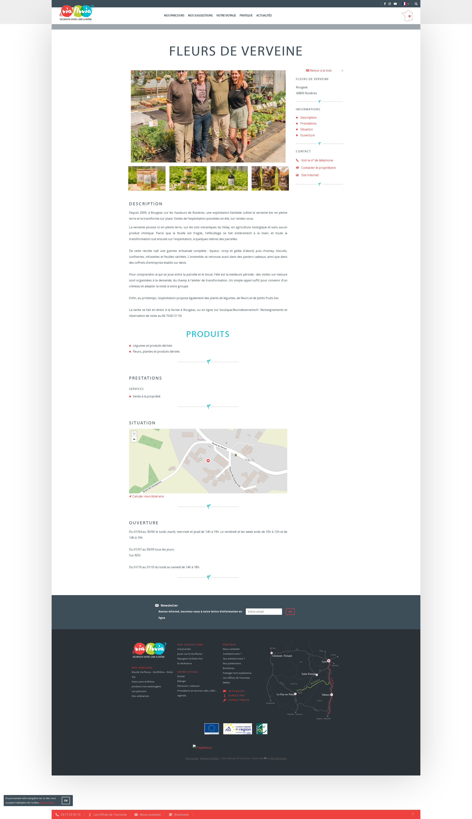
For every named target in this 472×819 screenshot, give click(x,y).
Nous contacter (231, 649)
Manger (181, 681)
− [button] (134, 439)
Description (308, 117)
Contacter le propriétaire (318, 168)
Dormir (181, 676)
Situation (306, 129)
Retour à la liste (321, 70)
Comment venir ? (232, 653)
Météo (226, 682)
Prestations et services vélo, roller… (197, 690)
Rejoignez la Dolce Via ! (190, 658)
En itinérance (184, 663)
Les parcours (139, 691)
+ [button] (134, 433)
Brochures (229, 668)
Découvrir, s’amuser (188, 686)
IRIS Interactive (278, 758)
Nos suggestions (200, 15)
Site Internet (310, 175)
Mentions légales (209, 758)
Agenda (181, 695)
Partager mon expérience (237, 673)
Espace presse (238, 700)
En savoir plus (47, 802)
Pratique (246, 15)
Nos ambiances (140, 696)
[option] (147, 178)
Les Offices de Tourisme (236, 677)
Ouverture (307, 135)
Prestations (308, 123)
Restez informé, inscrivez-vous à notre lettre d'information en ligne (200, 614)
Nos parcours (174, 15)
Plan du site (191, 758)
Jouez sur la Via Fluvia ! (190, 653)
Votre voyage (226, 15)
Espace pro (236, 696)
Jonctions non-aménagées (146, 686)
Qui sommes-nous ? (234, 658)
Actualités (264, 15)
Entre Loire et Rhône (143, 681)
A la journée (184, 649)
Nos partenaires (232, 663)
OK (66, 800)
